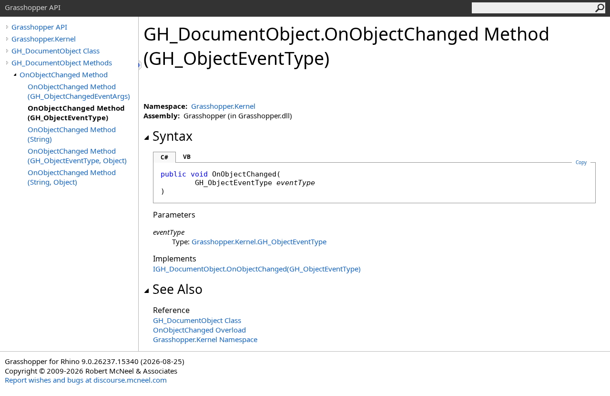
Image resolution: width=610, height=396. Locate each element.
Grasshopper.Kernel (43, 38)
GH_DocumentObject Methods (61, 62)
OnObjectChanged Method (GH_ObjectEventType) (76, 112)
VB (187, 157)
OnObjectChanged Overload (199, 329)
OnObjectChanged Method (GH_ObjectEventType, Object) (77, 155)
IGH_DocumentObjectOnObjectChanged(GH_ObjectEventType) (257, 268)
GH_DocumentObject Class (55, 50)
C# (164, 157)
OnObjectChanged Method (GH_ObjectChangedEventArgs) (79, 91)
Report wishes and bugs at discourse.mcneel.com (86, 380)
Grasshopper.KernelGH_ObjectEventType (259, 241)
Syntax (172, 136)
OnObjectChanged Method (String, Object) (72, 177)
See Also (177, 289)
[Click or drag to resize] (140, 65)
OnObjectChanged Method (64, 74)
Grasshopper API (39, 26)
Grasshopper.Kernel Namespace (205, 339)
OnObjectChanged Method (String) (72, 134)
